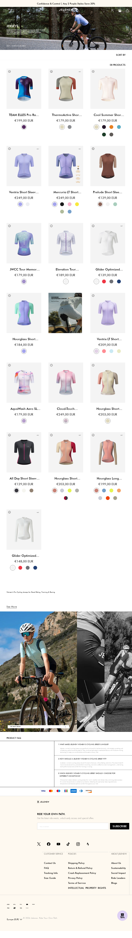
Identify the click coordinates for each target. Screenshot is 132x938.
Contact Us (50, 863)
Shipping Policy (76, 863)
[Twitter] (39, 844)
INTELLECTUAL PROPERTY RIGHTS (87, 888)
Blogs (114, 883)
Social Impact (118, 873)
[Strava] (88, 844)
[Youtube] (58, 844)
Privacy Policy (75, 878)
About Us (116, 863)
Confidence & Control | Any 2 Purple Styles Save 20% (66, 3)
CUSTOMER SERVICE (53, 853)
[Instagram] (78, 844)
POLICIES (72, 853)
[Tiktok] (68, 844)
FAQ (46, 868)
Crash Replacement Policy (82, 873)
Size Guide (50, 878)
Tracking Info (51, 873)
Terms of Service (77, 883)
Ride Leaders (118, 878)
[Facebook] (48, 844)
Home (8, 46)
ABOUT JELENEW (119, 853)
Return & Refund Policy (80, 868)
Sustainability (118, 868)
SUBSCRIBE (120, 826)
